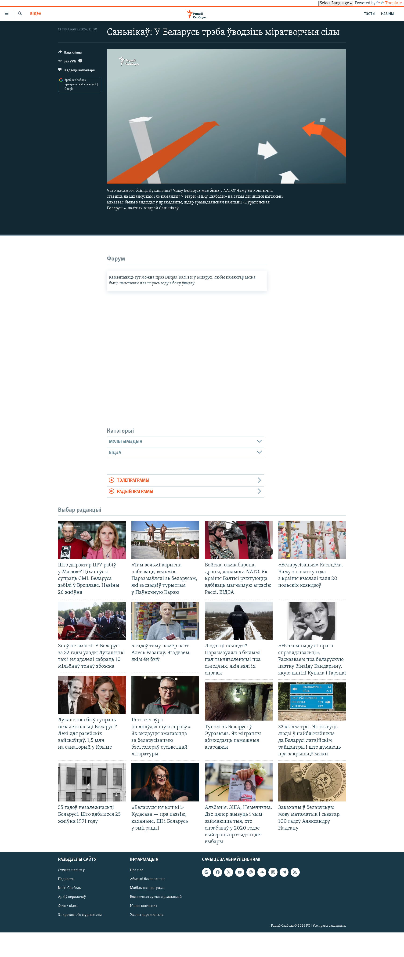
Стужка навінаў (71, 870)
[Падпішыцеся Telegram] (284, 872)
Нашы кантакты (143, 906)
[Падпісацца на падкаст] (250, 872)
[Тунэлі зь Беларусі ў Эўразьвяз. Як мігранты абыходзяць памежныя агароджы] (239, 701)
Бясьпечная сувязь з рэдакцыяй (156, 897)
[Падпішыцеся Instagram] (272, 872)
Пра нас (136, 870)
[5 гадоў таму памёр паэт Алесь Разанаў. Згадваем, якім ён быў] (165, 621)
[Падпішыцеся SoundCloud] (261, 872)
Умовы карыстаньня (147, 915)
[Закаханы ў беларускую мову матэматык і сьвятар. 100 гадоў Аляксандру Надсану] (312, 782)
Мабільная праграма (147, 888)
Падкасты (66, 879)
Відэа (35, 14)
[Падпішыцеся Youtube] (239, 872)
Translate (393, 3)
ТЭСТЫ (369, 14)
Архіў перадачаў (72, 897)
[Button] (70, 53)
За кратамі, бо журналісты (80, 915)
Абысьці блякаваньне (148, 879)
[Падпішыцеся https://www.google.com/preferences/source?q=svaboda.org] (206, 872)
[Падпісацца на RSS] (295, 872)
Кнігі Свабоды (70, 888)
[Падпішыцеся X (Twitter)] (228, 872)
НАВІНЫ (387, 14)
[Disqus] (187, 349)
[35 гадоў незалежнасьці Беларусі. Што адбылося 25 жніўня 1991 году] (92, 782)
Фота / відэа (68, 906)
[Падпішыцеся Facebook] (217, 872)
